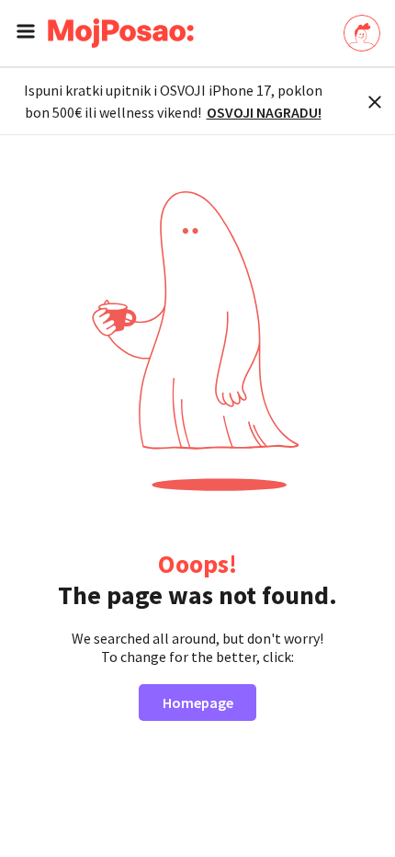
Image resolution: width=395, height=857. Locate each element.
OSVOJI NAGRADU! (264, 112)
